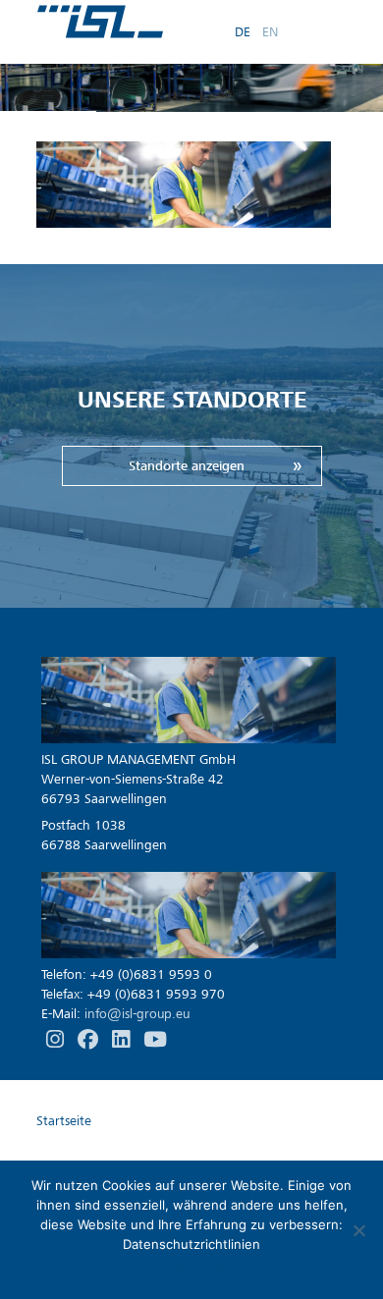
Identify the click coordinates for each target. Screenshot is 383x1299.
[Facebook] (90, 1040)
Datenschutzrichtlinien (191, 1244)
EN (270, 31)
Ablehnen (229, 1269)
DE (242, 31)
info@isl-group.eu (137, 1013)
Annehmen (157, 1269)
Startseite (63, 1120)
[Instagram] (57, 1040)
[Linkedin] (122, 1040)
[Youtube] (155, 1040)
